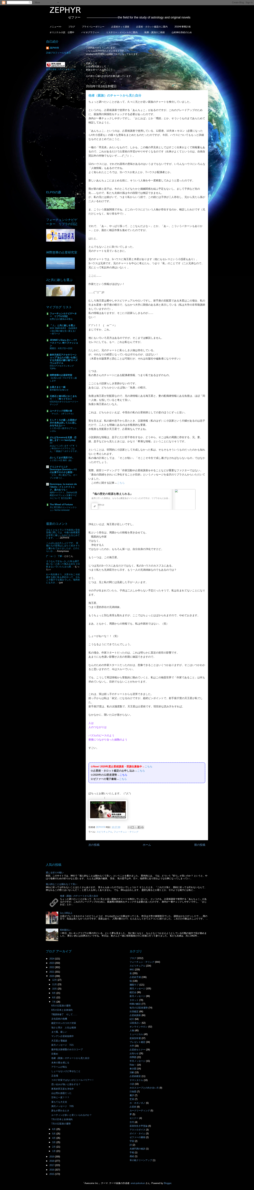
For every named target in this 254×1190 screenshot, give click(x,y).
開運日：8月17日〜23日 (61, 348)
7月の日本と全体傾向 (62, 1119)
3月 (54, 1142)
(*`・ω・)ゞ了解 (54, 556)
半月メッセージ (137, 1061)
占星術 (133, 1106)
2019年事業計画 (183, 26)
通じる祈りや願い (55, 872)
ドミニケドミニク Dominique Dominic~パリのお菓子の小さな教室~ (63, 469)
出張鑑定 (134, 1011)
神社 (132, 969)
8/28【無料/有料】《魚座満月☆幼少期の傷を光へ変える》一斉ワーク (63, 331)
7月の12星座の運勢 (61, 1123)
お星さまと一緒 (57, 387)
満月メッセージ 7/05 (62, 1106)
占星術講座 (135, 1015)
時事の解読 (135, 1004)
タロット (134, 1000)
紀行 (132, 1019)
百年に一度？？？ (60, 1097)
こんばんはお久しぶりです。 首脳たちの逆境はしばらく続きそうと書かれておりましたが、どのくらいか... (63, 547)
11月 (55, 984)
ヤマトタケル (136, 1080)
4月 (54, 1138)
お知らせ (134, 1053)
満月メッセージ (137, 988)
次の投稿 (94, 844)
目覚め (54, 1053)
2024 (52, 958)
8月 (54, 997)
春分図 (133, 1068)
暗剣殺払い (65, 930)
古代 (132, 1122)
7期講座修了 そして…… (64, 1014)
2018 (52, 1161)
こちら (121, 482)
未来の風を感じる (60, 1062)
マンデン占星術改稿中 (62, 1036)
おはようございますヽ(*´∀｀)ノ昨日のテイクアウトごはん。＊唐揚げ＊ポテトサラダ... (64, 448)
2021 (52, 971)
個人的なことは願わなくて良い (61, 884)
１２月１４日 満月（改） (61, 460)
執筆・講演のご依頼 (154, 32)
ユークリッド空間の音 (61, 410)
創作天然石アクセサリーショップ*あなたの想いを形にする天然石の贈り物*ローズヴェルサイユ (64, 358)
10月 (55, 988)
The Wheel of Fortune (61, 504)
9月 (54, 993)
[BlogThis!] (132, 827)
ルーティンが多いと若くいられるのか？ (71, 1115)
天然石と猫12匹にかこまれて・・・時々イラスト (63, 397)
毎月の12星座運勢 (139, 1007)
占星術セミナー (137, 1049)
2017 (52, 1165)
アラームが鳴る (59, 1067)
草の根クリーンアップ (141, 1160)
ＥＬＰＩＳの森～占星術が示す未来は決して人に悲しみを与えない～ (63, 423)
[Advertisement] (63, 130)
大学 (132, 1046)
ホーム (147, 844)
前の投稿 (199, 844)
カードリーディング (140, 1110)
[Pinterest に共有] (142, 827)
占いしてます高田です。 (62, 457)
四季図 (133, 1057)
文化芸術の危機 (59, 1018)
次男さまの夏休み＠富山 (61, 319)
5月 (54, 1133)
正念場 (54, 1075)
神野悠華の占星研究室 (61, 375)
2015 (52, 1174)
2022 (52, 967)
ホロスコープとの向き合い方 (144, 1087)
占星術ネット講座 (120, 26)
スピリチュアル (104, 832)
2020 (52, 976)
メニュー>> (55, 26)
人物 (132, 1030)
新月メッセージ (137, 996)
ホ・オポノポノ (137, 1103)
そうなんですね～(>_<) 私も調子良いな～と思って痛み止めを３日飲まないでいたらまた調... (63, 564)
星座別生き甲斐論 (139, 1126)
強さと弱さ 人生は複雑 (63, 1027)
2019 (52, 1156)
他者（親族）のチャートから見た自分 (79, 896)
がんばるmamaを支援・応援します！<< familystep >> (63, 440)
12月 (55, 980)
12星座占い (135, 1023)
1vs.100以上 (66, 913)
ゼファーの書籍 (137, 1137)
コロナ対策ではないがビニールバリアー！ (72, 1080)
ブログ (71, 26)
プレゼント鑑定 (137, 1042)
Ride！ (133, 1065)
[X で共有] (136, 827)
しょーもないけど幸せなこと (66, 1071)
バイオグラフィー (90, 32)
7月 (54, 1002)
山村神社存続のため (182, 32)
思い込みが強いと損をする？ (66, 1084)
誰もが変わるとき (60, 1110)
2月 (54, 1146)
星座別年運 (135, 1038)
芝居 (132, 1099)
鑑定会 (133, 992)
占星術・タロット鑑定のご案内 (152, 26)
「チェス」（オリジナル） (62, 413)
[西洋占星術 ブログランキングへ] (55, 66)
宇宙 (132, 1141)
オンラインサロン (139, 1026)
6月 (54, 1129)
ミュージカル (136, 1034)
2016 (52, 1169)
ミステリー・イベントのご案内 (122, 32)
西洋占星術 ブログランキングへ (61, 69)
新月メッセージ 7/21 (62, 1045)
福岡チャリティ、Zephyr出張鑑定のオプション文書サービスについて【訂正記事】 (63, 495)
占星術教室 (135, 1076)
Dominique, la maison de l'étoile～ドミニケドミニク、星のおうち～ (63, 487)
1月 (54, 1151)
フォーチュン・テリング (126, 832)
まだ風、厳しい (59, 1032)
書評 (132, 1095)
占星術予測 (135, 977)
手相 (132, 1152)
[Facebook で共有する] (139, 827)
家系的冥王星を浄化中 (62, 1088)
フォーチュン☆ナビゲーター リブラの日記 (63, 315)
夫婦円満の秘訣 (137, 1148)
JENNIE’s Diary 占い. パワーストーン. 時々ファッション (64, 343)
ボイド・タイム (137, 1133)
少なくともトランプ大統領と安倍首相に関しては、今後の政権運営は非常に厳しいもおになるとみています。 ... (63, 534)
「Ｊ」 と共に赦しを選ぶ (62, 325)
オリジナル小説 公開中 (62, 32)
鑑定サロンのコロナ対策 (63, 1023)
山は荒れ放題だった (61, 1093)
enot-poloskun (138, 1183)
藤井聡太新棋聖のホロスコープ (67, 1049)
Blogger (167, 1183)
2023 (52, 963)
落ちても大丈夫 (59, 1102)
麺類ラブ (134, 984)
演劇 (132, 1072)
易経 (132, 1156)
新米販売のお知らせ (59, 390)
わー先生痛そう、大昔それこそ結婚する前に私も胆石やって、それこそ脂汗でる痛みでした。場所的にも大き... (63, 578)
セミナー (134, 1118)
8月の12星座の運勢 (61, 1005)
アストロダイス (137, 1129)
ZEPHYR (54, 48)
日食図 (133, 1091)
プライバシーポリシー (93, 26)
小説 (132, 1084)
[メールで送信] (129, 827)
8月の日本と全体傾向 (62, 1010)
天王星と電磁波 (59, 1040)
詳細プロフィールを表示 (58, 52)
